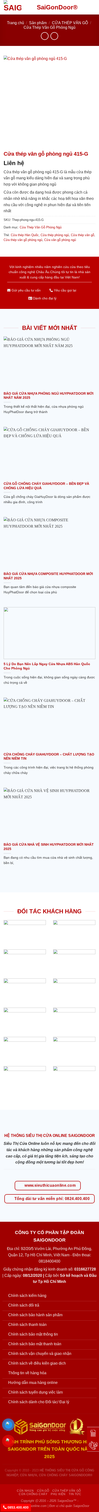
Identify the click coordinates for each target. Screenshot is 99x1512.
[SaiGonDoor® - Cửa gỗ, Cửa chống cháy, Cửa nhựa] (16, 7)
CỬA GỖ (43, 1490)
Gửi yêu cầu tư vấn (26, 290)
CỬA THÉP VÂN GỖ (70, 23)
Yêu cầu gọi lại (64, 290)
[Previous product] (54, 36)
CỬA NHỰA (25, 1490)
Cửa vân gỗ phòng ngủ (60, 240)
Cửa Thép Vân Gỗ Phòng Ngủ (49, 27)
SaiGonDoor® (57, 7)
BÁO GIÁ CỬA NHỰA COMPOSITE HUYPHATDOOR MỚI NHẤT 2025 (48, 576)
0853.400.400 (17, 1507)
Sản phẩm (38, 23)
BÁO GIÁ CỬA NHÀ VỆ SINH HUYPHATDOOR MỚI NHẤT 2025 (49, 847)
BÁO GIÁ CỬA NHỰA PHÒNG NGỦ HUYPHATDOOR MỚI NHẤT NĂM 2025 (48, 396)
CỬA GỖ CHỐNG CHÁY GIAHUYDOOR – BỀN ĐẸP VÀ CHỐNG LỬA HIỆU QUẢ (46, 486)
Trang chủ (15, 23)
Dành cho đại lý (44, 298)
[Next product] (44, 36)
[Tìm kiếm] (84, 7)
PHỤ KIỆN (58, 1494)
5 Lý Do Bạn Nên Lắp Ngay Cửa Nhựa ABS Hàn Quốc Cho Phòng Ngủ (47, 666)
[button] (92, 7)
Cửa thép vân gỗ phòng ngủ (23, 240)
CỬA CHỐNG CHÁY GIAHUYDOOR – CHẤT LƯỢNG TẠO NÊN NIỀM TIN (49, 757)
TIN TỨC (75, 1494)
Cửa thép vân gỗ (82, 235)
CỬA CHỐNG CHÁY (33, 1494)
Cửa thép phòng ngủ (55, 235)
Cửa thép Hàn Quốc (25, 235)
